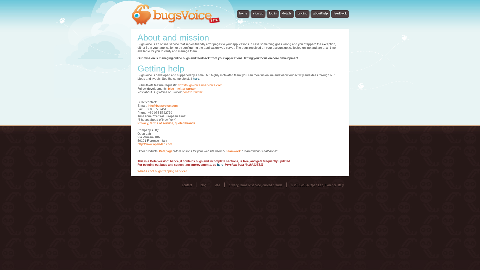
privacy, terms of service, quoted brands (255, 185)
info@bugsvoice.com (163, 106)
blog (171, 88)
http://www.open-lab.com (155, 144)
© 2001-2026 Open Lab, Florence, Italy (317, 185)
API (217, 185)
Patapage (165, 151)
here (196, 78)
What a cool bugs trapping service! (162, 171)
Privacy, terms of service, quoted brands (166, 123)
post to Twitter (192, 92)
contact (187, 185)
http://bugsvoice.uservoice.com (200, 85)
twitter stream (186, 88)
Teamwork (233, 151)
